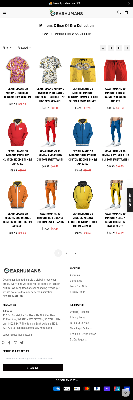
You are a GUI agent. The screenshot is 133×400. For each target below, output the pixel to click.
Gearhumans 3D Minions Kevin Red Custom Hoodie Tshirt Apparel (17, 157)
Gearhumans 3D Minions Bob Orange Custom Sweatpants (50, 218)
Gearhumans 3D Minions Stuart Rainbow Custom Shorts (115, 95)
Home (45, 33)
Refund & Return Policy (83, 334)
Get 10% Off (129, 200)
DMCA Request (78, 339)
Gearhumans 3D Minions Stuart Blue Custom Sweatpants (115, 155)
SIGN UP (32, 368)
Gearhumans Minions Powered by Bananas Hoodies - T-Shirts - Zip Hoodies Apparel (50, 95)
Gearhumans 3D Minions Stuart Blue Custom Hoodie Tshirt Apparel (82, 157)
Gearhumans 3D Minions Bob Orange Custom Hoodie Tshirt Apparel (17, 220)
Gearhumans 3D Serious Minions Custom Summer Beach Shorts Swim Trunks (83, 95)
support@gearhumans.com (18, 334)
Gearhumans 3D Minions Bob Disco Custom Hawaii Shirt (17, 93)
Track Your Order (79, 286)
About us (75, 275)
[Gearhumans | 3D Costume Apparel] (66, 12)
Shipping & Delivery (81, 328)
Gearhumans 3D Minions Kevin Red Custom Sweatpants (50, 155)
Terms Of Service (79, 323)
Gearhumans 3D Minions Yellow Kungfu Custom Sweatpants (115, 220)
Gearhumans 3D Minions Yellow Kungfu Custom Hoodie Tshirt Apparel (83, 220)
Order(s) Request (79, 311)
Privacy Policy (78, 291)
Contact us (76, 280)
